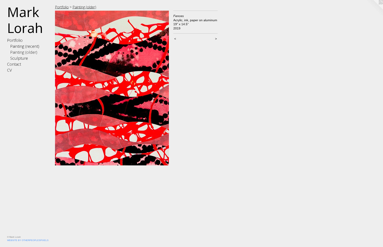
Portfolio (15, 40)
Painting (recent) (24, 46)
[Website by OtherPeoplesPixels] (374, 9)
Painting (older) (23, 52)
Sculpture (19, 58)
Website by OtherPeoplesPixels (28, 240)
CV (9, 70)
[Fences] (112, 88)
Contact (14, 64)
